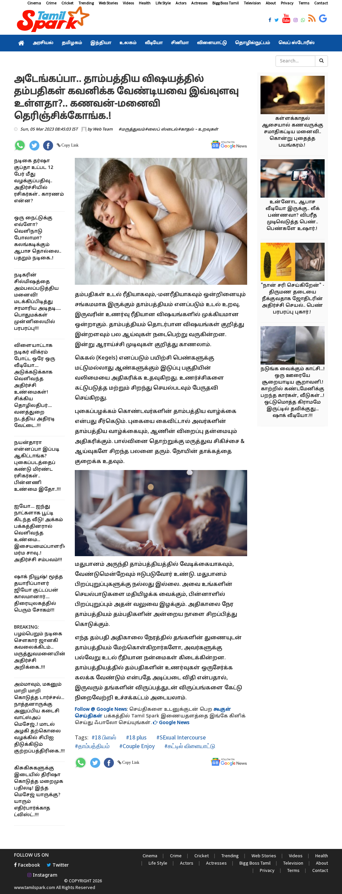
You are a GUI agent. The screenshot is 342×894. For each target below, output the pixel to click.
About (271, 2)
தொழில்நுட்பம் (252, 43)
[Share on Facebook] (48, 146)
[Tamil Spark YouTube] (286, 19)
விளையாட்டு (212, 43)
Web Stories (108, 2)
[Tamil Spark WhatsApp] (303, 21)
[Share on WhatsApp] (20, 145)
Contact (321, 2)
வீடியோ (154, 43)
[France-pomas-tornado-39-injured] (296, 346)
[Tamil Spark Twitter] (277, 21)
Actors (181, 2)
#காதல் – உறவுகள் (198, 129)
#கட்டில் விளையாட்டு (189, 746)
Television (252, 2)
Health (145, 2)
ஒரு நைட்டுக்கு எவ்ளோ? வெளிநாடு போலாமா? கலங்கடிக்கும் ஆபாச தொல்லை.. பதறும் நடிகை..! (37, 238)
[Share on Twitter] (34, 146)
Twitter (60, 865)
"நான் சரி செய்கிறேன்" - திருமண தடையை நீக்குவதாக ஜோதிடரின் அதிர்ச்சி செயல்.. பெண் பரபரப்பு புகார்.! (292, 299)
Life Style (163, 2)
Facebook (28, 865)
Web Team (103, 129)
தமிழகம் (72, 43)
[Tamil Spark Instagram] (296, 21)
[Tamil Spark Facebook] (270, 21)
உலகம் (128, 43)
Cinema (34, 2)
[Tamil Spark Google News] (323, 19)
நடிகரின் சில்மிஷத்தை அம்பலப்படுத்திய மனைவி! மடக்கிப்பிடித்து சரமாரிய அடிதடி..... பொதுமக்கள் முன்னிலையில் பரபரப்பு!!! (37, 301)
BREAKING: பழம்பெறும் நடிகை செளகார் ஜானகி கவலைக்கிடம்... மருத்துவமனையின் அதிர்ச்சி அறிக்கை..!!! (40, 647)
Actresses (199, 2)
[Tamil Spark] (52, 20)
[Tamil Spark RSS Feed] (312, 19)
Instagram (44, 875)
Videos (128, 2)
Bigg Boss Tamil (225, 2)
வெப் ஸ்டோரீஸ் (297, 43)
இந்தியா (101, 43)
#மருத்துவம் (132, 129)
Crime (51, 2)
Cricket (67, 2)
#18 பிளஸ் (104, 737)
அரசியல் (43, 43)
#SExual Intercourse (180, 737)
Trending (86, 2)
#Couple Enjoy (136, 746)
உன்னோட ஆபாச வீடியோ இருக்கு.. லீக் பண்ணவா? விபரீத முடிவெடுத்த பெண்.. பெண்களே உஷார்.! (293, 215)
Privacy (287, 2)
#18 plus (136, 737)
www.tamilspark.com (34, 887)
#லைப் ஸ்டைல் (161, 129)
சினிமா (180, 43)
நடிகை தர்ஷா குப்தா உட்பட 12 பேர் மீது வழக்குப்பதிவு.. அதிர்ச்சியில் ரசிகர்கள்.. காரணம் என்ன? (39, 181)
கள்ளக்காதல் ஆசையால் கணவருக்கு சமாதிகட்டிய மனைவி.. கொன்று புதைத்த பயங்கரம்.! (292, 132)
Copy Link (69, 145)
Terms (304, 2)
